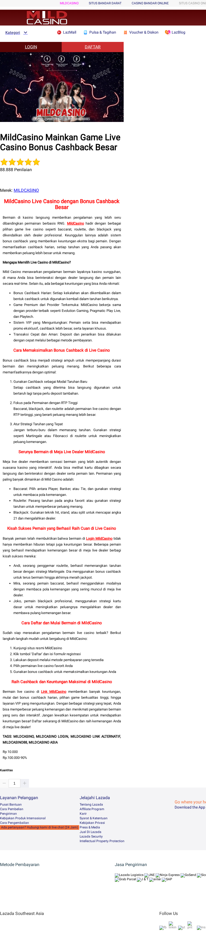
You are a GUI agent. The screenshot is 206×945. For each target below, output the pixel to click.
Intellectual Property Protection (102, 841)
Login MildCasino (99, 538)
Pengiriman (8, 814)
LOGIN (31, 46)
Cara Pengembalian (14, 823)
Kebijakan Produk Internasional (23, 818)
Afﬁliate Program (92, 809)
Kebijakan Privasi (92, 823)
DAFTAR (93, 46)
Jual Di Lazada (90, 832)
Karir (83, 814)
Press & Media (90, 827)
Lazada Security (91, 836)
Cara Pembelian (11, 809)
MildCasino (75, 223)
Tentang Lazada (91, 804)
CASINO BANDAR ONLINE (150, 3)
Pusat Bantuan (11, 804)
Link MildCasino (53, 692)
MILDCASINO (69, 3)
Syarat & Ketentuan (94, 818)
